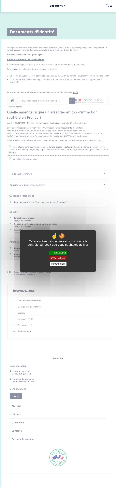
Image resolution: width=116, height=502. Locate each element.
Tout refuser (59, 258)
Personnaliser (58, 264)
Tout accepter (59, 252)
